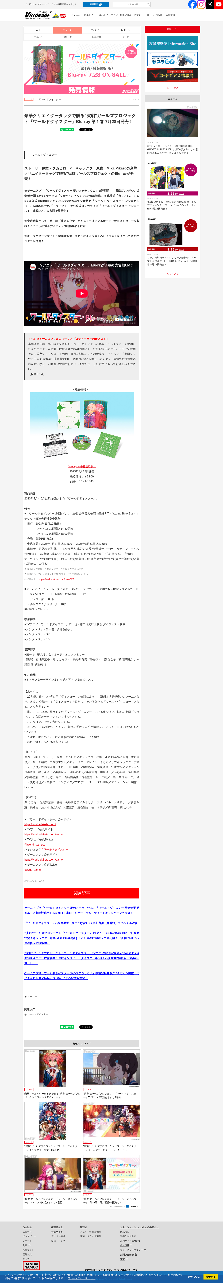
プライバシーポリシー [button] (81, 1278)
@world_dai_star (34, 844)
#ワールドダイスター (55, 849)
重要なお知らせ (128, 1236)
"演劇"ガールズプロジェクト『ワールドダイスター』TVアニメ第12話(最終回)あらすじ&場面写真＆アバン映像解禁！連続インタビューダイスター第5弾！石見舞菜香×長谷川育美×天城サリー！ (81, 958)
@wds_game (32, 869)
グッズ (125, 37)
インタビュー (96, 30)
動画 (36, 37)
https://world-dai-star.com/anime (43, 834)
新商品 (83, 1227)
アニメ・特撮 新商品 (90, 1231)
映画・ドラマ (134, 15)
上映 (147, 15)
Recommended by (118, 1206)
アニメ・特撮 (118, 15)
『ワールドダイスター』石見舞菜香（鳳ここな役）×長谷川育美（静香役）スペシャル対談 (80, 923)
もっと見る (172, 88)
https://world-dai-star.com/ (40, 824)
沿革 (122, 1259)
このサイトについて (130, 1240)
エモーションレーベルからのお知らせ (139, 1227)
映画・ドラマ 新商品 (90, 1236)
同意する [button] (211, 1276)
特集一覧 (67, 37)
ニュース (67, 30)
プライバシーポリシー (131, 1250)
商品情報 (124, 1231)
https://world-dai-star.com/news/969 (56, 579)
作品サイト (57, 1231)
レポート (125, 30)
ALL (38, 30)
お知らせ (157, 15)
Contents (75, 15)
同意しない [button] (194, 1276)
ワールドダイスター (38, 1014)
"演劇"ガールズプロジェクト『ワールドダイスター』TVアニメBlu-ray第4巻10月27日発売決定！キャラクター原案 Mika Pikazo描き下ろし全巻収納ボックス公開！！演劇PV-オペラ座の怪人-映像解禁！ (81, 938)
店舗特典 (96, 37)
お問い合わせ (127, 1254)
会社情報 (170, 15)
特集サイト (89, 15)
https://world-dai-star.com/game (43, 859)
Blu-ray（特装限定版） (82, 466)
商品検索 (94, 4)
